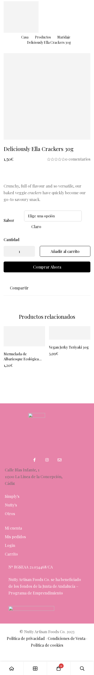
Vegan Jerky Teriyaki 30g (69, 347)
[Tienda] (35, 668)
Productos (43, 37)
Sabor (9, 220)
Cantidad (11, 239)
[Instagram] (47, 460)
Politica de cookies (47, 645)
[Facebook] (34, 460)
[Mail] (59, 460)
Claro (36, 226)
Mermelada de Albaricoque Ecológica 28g (21, 359)
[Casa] (12, 668)
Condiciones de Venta (66, 638)
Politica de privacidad (26, 638)
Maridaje (63, 37)
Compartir (19, 287)
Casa (24, 37)
